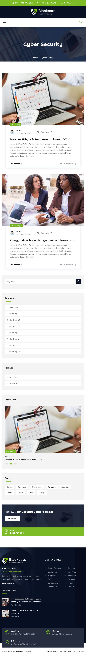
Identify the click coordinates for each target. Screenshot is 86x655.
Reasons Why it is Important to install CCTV (40, 139)
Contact (71, 586)
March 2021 (14, 383)
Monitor (9, 493)
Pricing (71, 583)
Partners (71, 579)
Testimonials (53, 586)
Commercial (22, 487)
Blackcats (11, 651)
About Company (55, 568)
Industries (72, 572)
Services (71, 568)
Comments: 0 (46, 233)
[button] (7, 463)
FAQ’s (50, 579)
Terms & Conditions (67, 651)
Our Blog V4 (14, 339)
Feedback (72, 575)
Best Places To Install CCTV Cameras (21, 460)
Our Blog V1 (14, 320)
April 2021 (14, 377)
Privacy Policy (51, 651)
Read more (15, 164)
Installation (65, 487)
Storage (42, 493)
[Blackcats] (43, 12)
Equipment (52, 487)
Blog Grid (13, 307)
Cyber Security (47, 58)
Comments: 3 (46, 132)
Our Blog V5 (14, 345)
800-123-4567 (9, 568)
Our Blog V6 (14, 351)
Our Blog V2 (14, 326)
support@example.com (62, 634)
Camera (9, 487)
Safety (31, 493)
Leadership (52, 572)
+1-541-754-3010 (17, 533)
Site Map (81, 651)
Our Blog (13, 313)
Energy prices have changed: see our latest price (43, 240)
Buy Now (12, 518)
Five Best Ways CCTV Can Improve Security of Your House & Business (26, 600)
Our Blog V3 (14, 332)
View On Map (65, 3)
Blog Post (52, 575)
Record (20, 493)
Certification (53, 583)
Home (35, 58)
